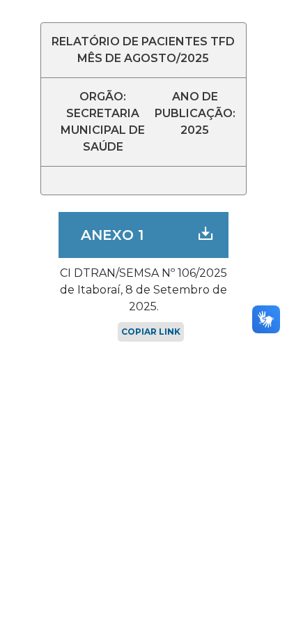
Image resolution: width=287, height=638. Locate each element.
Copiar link (150, 331)
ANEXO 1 (112, 235)
